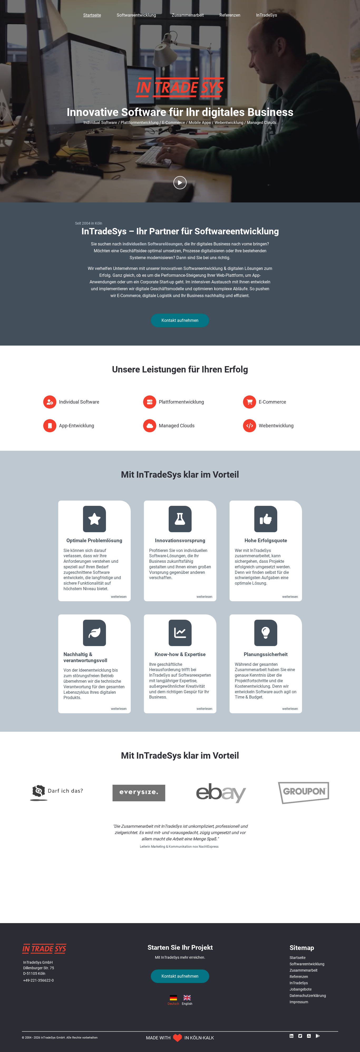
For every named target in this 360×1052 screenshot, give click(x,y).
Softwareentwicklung (136, 15)
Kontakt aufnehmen (180, 320)
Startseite (92, 15)
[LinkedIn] (293, 1037)
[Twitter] (301, 1037)
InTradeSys (266, 15)
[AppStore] (310, 1037)
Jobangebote (301, 989)
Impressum (299, 1002)
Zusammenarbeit (188, 15)
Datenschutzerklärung (308, 995)
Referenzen (230, 15)
